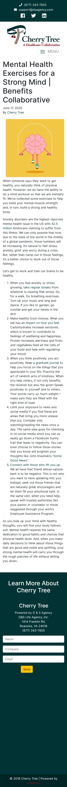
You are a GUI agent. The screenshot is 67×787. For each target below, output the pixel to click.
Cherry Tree (15, 112)
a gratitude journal (46, 363)
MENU (52, 51)
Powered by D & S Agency (33, 613)
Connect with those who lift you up (35, 465)
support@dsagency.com (35, 9)
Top (63, 782)
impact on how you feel (42, 323)
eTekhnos (33, 783)
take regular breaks (37, 287)
